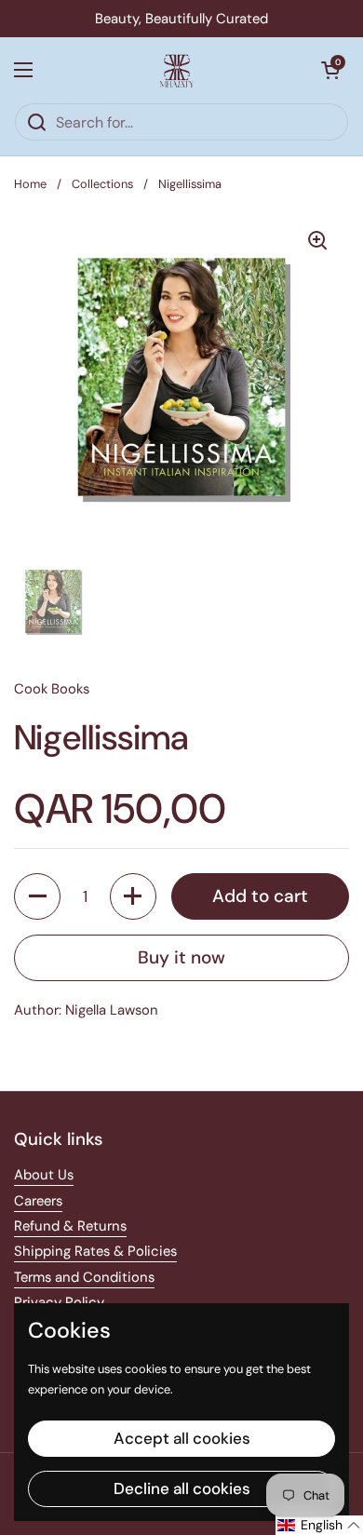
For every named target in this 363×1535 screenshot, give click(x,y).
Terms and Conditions (84, 1277)
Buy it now (181, 957)
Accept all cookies (182, 1438)
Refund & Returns (70, 1226)
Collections (102, 184)
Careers (38, 1201)
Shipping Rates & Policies (95, 1251)
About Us (44, 1174)
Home (30, 184)
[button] (330, 69)
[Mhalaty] (176, 69)
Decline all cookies (182, 1488)
